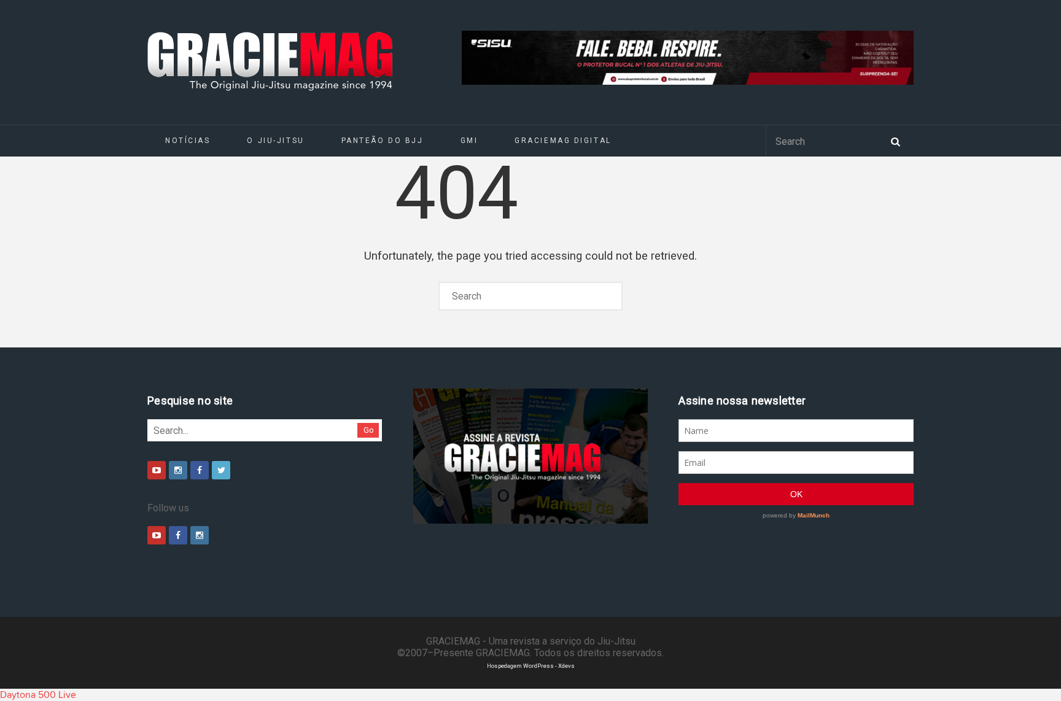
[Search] (895, 140)
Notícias (187, 140)
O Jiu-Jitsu (275, 140)
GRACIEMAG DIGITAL (563, 140)
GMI (469, 140)
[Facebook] (199, 470)
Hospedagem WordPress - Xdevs (531, 665)
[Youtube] (156, 470)
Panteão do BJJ (382, 140)
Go (368, 430)
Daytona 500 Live (38, 695)
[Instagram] (178, 470)
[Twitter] (221, 470)
